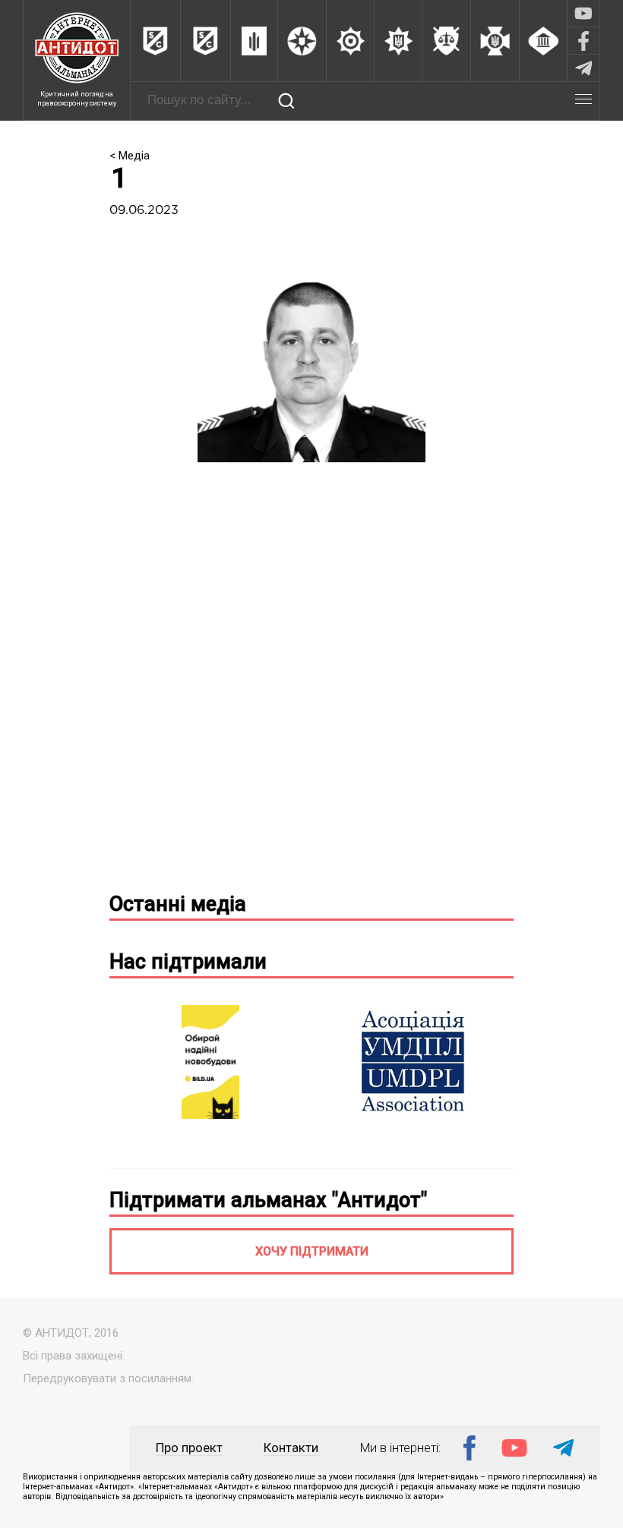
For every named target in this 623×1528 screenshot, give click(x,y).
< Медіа (129, 155)
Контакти (291, 1448)
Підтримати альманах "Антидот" (268, 1200)
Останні (177, 904)
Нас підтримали (188, 962)
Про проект (189, 1448)
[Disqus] (311, 683)
